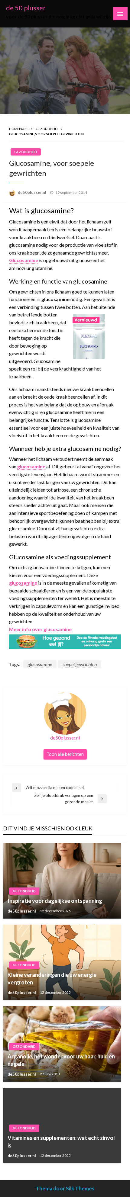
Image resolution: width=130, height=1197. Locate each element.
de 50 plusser (26, 8)
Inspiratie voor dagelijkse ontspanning (55, 900)
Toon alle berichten (65, 754)
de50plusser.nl (32, 192)
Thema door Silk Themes (65, 1188)
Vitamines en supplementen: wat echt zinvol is (61, 1141)
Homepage (18, 129)
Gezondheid (46, 129)
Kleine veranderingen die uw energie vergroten (52, 978)
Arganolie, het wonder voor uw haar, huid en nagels (61, 1060)
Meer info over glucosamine (40, 629)
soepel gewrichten (80, 664)
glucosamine (31, 466)
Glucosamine (23, 260)
